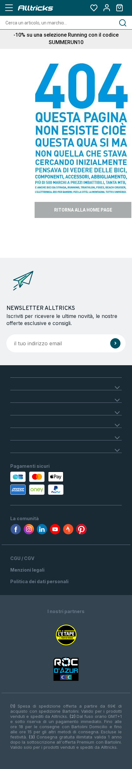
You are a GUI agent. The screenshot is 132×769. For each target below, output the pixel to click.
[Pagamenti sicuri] (44, 483)
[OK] (115, 343)
